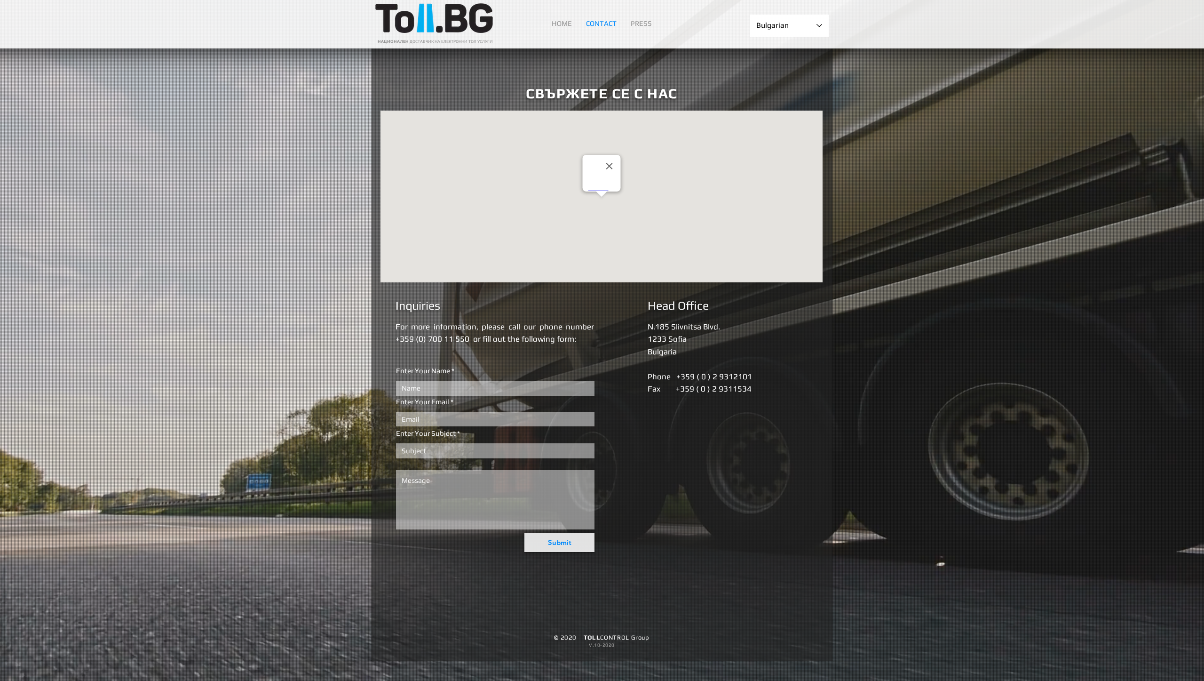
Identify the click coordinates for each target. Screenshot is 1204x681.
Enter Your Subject (426, 433)
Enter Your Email (422, 401)
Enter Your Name (423, 370)
